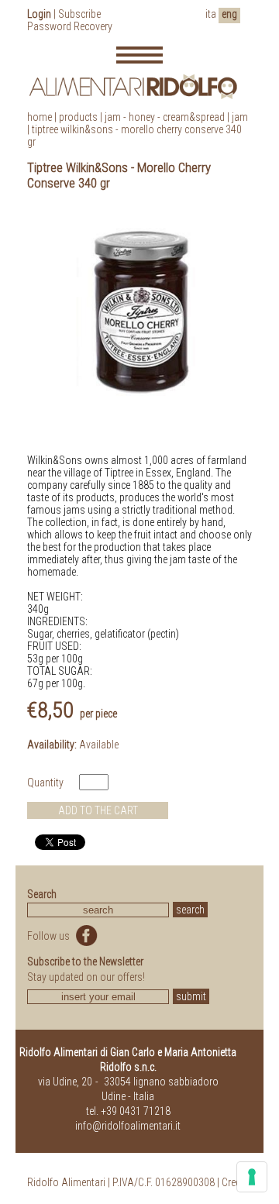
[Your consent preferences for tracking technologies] (252, 1177)
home (39, 117)
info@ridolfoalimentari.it (128, 1126)
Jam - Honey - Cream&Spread (165, 117)
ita (210, 14)
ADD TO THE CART (98, 810)
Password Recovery (69, 26)
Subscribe (79, 14)
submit (191, 996)
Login (39, 14)
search (190, 909)
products (78, 117)
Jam (240, 117)
